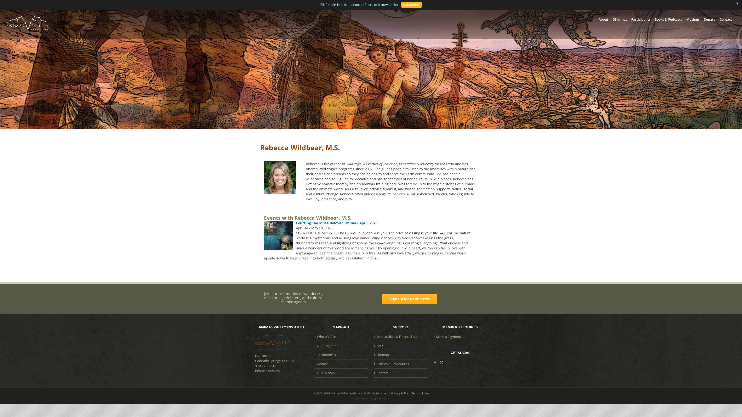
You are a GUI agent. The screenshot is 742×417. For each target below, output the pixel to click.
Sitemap (382, 355)
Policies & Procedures (392, 364)
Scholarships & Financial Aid (397, 336)
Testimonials (326, 355)
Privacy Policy (399, 393)
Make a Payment (448, 336)
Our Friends (326, 373)
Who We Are (326, 336)
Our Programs (327, 345)
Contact (382, 373)
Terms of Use (420, 393)
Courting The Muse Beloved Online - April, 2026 (336, 223)
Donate (322, 364)
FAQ (379, 345)
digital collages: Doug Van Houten (371, 398)
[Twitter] (441, 362)
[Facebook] (435, 362)
